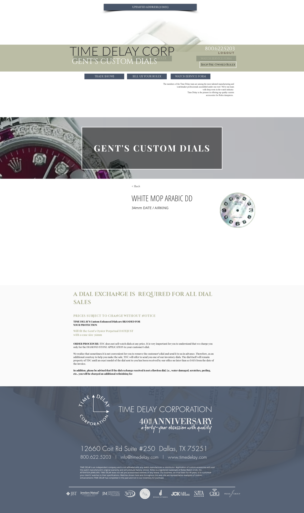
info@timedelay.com (140, 457)
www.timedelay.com (188, 457)
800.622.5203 (96, 457)
